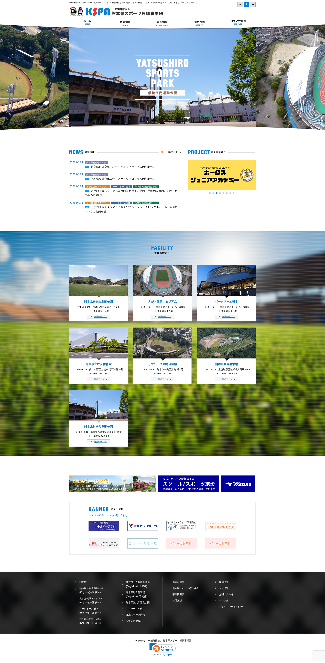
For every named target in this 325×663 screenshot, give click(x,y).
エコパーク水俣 (134, 608)
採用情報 (199, 22)
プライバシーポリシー (231, 606)
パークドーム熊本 (88, 608)
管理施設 (177, 600)
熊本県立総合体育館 (90, 618)
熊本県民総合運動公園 (91, 588)
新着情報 (125, 22)
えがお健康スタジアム (91, 598)
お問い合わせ (237, 22)
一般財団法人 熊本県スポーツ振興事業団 (118, 11)
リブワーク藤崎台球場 (138, 582)
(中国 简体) (95, 592)
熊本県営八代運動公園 (138, 602)
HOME (82, 582)
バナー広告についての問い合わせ (109, 515)
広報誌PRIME (133, 620)
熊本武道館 (178, 582)
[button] (162, 649)
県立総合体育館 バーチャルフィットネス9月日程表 (123, 166)
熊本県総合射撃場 (135, 592)
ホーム (88, 22)
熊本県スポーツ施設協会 (185, 588)
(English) (84, 592)
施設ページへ (100, 316)
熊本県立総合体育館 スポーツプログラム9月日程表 (123, 178)
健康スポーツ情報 (135, 614)
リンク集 (224, 600)
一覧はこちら (173, 151)
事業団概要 (178, 594)
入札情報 (224, 588)
